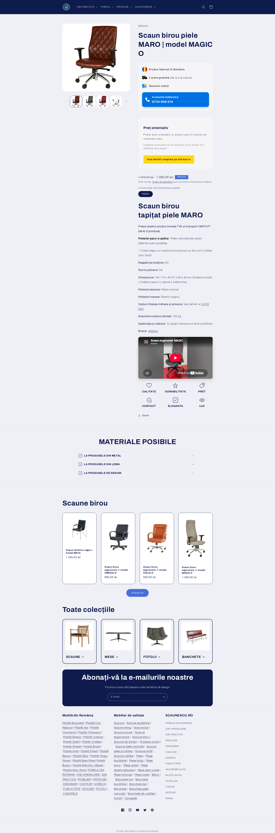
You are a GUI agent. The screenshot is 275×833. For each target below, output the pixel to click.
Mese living (136, 760)
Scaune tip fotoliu (125, 741)
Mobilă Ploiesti (72, 746)
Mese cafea (130, 765)
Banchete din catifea (141, 793)
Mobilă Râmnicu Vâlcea (88, 765)
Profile (169, 798)
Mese (139, 756)
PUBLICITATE (71, 789)
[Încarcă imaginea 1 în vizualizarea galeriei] (76, 101)
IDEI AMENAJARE (88, 774)
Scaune (119, 723)
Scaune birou (141, 737)
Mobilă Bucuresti (73, 723)
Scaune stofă (143, 751)
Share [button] (145, 415)
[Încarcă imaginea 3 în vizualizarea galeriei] (102, 101)
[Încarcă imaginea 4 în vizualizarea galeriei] (116, 101)
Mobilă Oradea (91, 741)
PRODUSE (99, 779)
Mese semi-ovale (148, 770)
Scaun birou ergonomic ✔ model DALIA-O (154, 570)
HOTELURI (172, 781)
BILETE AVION (174, 775)
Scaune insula (123, 732)
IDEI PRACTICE (174, 734)
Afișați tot (137, 593)
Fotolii (118, 798)
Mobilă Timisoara (89, 732)
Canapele (131, 798)
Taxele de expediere (162, 182)
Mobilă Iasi (81, 727)
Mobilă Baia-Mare (83, 760)
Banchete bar (138, 784)
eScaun (153, 331)
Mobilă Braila (92, 746)
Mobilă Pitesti (89, 751)
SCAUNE (73, 657)
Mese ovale (142, 774)
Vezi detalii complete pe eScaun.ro (168, 159)
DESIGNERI (70, 784)
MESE (109, 657)
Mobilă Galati (71, 741)
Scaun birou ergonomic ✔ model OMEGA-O (116, 570)
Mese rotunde (123, 774)
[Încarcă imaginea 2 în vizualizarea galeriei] (89, 101)
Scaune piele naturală (129, 746)
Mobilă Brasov (72, 737)
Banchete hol (124, 779)
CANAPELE (70, 793)
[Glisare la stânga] (65, 101)
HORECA (100, 784)
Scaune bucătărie (138, 723)
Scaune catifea (124, 756)
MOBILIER (84, 779)
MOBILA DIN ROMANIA (179, 723)
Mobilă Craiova (93, 737)
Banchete (120, 789)
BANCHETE (191, 657)
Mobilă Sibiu (80, 756)
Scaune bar (141, 727)
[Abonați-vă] (163, 697)
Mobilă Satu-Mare (74, 770)
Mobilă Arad (71, 751)
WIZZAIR (171, 792)
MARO (145, 194)
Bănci (155, 774)
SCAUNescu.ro (132, 831)
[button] (87, 6)
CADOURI (86, 784)
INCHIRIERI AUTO (176, 769)
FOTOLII (150, 657)
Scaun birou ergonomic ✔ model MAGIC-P (193, 570)
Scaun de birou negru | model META (79, 551)
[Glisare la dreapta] (126, 101)
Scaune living (122, 727)
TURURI (170, 787)
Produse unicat (150, 741)
